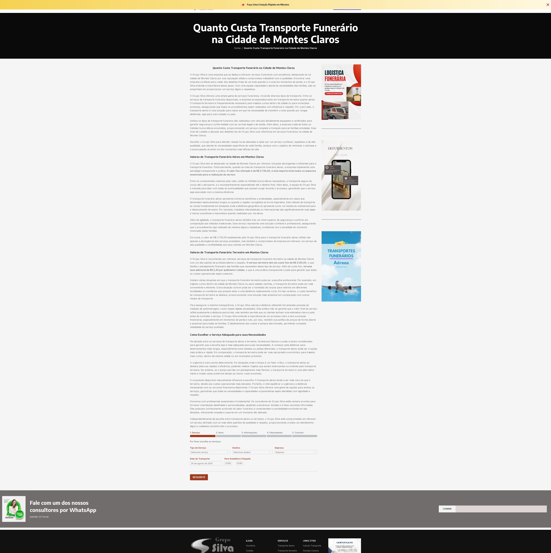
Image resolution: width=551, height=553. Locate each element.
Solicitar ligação (275, 294)
